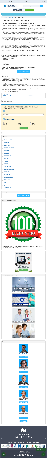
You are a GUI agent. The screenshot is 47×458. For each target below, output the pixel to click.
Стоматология (7, 179)
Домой (10, 442)
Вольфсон (34, 123)
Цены (27, 1)
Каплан (33, 124)
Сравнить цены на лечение (23, 14)
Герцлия (19, 124)
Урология (6, 180)
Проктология (6, 171)
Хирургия (6, 182)
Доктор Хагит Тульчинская (23, 369)
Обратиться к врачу (24, 356)
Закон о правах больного (23, 195)
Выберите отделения (10, 111)
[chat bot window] (33, 441)
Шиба (19, 122)
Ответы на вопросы (19, 442)
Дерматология (7, 145)
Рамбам (19, 123)
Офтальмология (7, 166)
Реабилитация (7, 174)
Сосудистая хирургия (8, 177)
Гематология (6, 140)
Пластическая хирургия (9, 169)
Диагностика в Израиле (9, 147)
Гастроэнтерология (8, 139)
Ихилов (5, 122)
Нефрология (6, 158)
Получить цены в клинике (23, 71)
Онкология (6, 161)
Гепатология (6, 142)
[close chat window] (44, 425)
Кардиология (6, 150)
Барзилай (34, 122)
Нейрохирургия (7, 156)
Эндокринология (7, 187)
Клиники (10, 1)
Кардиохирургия (7, 151)
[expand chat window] (43, 425)
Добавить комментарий (7, 101)
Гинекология (6, 143)
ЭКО (4, 185)
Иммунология (7, 148)
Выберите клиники (10, 119)
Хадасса (6, 124)
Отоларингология (7, 164)
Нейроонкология (7, 155)
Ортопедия (6, 163)
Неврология (6, 153)
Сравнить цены (23, 127)
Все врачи (23, 421)
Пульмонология (7, 172)
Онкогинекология (7, 159)
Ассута (5, 123)
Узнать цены (23, 269)
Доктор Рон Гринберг (23, 353)
